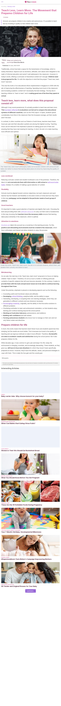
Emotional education (7, 584)
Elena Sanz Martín (19, 62)
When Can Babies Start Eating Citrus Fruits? (18, 423)
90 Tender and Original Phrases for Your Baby (19, 586)
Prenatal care (5, 503)
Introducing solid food (8, 421)
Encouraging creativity (11, 303)
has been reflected (11, 110)
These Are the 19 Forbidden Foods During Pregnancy (21, 505)
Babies (3, 394)
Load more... (30, 591)
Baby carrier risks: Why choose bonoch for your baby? (22, 396)
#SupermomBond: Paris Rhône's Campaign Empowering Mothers (26, 559)
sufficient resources (27, 211)
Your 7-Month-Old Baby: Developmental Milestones (21, 532)
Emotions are (5, 225)
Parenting (3, 6)
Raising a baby (5, 557)
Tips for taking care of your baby (10, 530)
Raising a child (11, 6)
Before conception (6, 476)
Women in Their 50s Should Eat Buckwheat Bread (20, 451)
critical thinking (17, 296)
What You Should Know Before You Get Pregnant (20, 478)
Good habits (4, 448)
